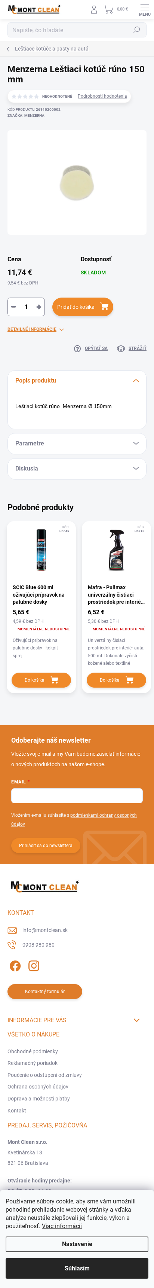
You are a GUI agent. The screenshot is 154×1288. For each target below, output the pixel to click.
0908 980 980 (38, 945)
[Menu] (144, 9)
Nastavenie (77, 1244)
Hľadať (137, 30)
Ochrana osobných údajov (37, 1087)
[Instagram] (32, 964)
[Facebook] (14, 964)
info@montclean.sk (45, 930)
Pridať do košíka (76, 307)
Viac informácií (62, 1226)
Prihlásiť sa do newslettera (46, 845)
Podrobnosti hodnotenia (102, 96)
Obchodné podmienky (32, 1051)
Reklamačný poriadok (32, 1063)
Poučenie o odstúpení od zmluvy (44, 1075)
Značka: (25, 115)
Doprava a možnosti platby (38, 1099)
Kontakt (16, 1111)
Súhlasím (77, 1268)
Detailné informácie (31, 329)
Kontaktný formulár (45, 991)
